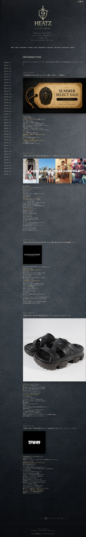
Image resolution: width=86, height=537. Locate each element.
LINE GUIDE (57, 47)
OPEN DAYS (50, 47)
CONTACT (72, 47)
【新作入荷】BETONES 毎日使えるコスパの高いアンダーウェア (46, 156)
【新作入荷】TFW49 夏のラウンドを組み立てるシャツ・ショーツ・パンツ (50, 428)
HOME (12, 47)
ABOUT (17, 47)
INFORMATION (42, 47)
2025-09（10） (8, 94)
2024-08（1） (7, 128)
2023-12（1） (7, 148)
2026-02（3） (7, 79)
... (64, 518)
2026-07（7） (7, 65)
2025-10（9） (7, 91)
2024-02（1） (7, 142)
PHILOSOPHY (23, 47)
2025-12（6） (7, 85)
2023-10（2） (7, 154)
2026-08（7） (7, 62)
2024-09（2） (7, 125)
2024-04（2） (7, 137)
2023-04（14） (8, 171)
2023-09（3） (7, 157)
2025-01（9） (7, 117)
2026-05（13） (8, 71)
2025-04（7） (7, 108)
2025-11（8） (7, 88)
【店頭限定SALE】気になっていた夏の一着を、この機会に (44, 75)
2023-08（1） (7, 160)
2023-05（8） (7, 168)
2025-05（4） (7, 105)
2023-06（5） (7, 165)
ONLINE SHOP (65, 47)
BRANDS (30, 47)
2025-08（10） (8, 97)
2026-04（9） (7, 74)
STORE (35, 47)
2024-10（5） (7, 122)
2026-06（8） (7, 68)
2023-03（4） (7, 174)
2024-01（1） (7, 145)
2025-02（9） (7, 114)
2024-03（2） (7, 140)
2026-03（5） (7, 77)
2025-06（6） (7, 102)
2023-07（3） (7, 162)
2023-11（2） (7, 151)
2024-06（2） (7, 134)
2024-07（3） (7, 131)
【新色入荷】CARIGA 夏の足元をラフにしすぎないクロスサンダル (47, 315)
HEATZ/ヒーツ (39, 533)
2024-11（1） (7, 119)
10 (62, 518)
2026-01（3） (7, 82)
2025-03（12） (8, 111)
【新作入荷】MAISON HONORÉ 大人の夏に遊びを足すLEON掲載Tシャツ (49, 242)
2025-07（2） (7, 99)
